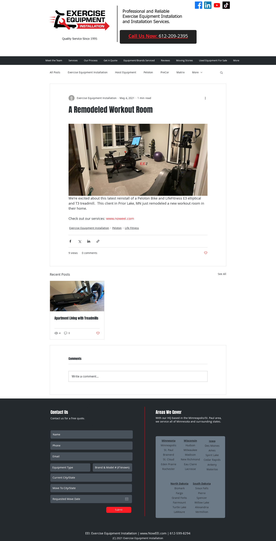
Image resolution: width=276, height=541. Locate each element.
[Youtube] (217, 5)
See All (222, 274)
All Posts (55, 72)
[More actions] (205, 98)
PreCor (165, 72)
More (195, 72)
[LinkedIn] (207, 5)
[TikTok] (226, 5)
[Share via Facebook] (70, 241)
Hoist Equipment (125, 72)
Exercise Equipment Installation (88, 72)
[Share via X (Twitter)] (79, 241)
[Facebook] (198, 5)
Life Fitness (132, 228)
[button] (221, 72)
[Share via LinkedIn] (88, 241)
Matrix (180, 72)
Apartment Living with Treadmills (76, 318)
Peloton (148, 72)
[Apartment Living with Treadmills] (77, 296)
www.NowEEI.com (153, 533)
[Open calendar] (126, 498)
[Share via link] (98, 241)
